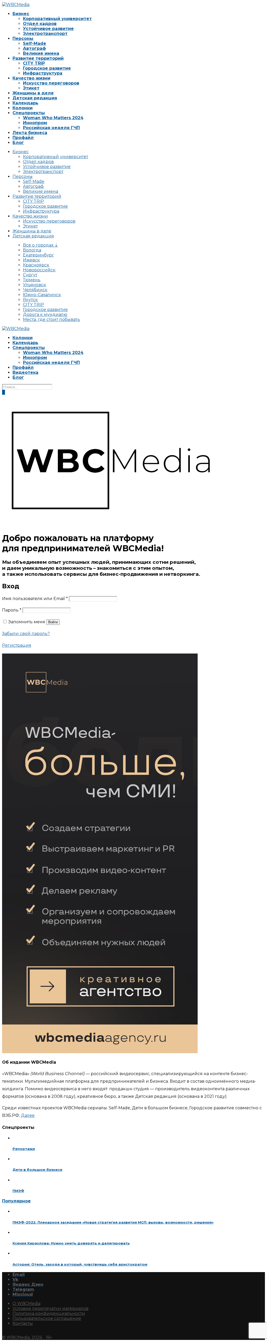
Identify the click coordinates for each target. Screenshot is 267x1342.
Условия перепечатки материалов (50, 1308)
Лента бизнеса (30, 132)
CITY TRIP (34, 63)
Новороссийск (39, 269)
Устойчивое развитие (48, 28)
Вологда (32, 250)
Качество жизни (31, 78)
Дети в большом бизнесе (37, 1169)
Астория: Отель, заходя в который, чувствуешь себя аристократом (80, 1264)
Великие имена (41, 53)
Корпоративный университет (57, 18)
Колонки (23, 107)
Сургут (30, 274)
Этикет (31, 88)
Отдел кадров (40, 23)
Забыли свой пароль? (26, 633)
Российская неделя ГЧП (51, 127)
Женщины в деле (33, 93)
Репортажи (24, 1149)
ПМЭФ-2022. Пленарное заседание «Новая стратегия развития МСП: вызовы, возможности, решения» (113, 1222)
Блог (18, 142)
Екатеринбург (38, 255)
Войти (53, 622)
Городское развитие (47, 68)
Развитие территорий (38, 58)
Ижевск (31, 259)
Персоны (23, 38)
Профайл (23, 137)
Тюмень (31, 279)
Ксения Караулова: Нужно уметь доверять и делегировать (71, 1243)
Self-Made (34, 43)
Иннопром (35, 122)
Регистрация (16, 645)
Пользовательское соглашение (47, 1318)
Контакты (23, 1323)
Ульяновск (34, 284)
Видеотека (25, 372)
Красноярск (36, 264)
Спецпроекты (29, 112)
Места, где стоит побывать (51, 319)
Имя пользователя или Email (35, 598)
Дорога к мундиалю (45, 314)
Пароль (11, 610)
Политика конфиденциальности (49, 1313)
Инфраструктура (42, 73)
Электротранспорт (45, 33)
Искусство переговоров (51, 83)
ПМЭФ (18, 1191)
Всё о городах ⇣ (40, 245)
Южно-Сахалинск (42, 294)
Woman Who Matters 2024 (53, 117)
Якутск (30, 299)
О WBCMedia (26, 1303)
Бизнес (21, 13)
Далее (28, 1115)
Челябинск (35, 289)
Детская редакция (35, 97)
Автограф (34, 48)
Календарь (25, 102)
